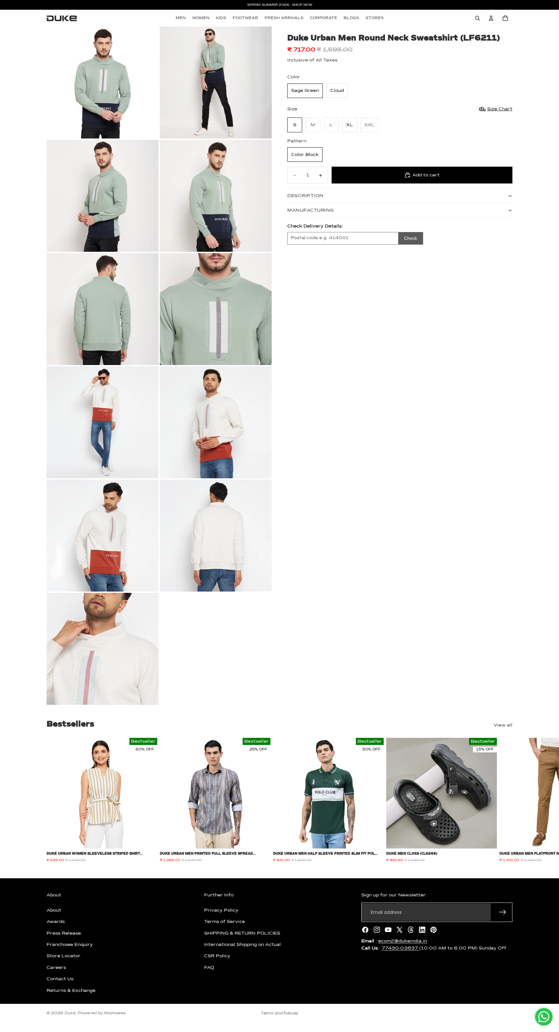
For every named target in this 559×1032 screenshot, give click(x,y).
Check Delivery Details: (315, 226)
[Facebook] (365, 930)
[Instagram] (377, 930)
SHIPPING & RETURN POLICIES (242, 933)
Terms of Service (224, 921)
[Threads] (411, 930)
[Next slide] (505, 800)
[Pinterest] (433, 930)
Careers (56, 967)
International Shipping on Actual (242, 944)
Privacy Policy (221, 910)
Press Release (64, 933)
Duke (70, 1013)
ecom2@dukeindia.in (402, 941)
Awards (56, 921)
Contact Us (60, 979)
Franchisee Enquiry (70, 944)
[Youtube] (388, 930)
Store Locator (64, 956)
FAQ (209, 967)
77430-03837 (400, 948)
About (54, 910)
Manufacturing (310, 210)
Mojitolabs (115, 1013)
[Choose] (147, 839)
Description (305, 196)
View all (503, 725)
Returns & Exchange (71, 990)
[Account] (491, 18)
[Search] (477, 18)
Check (410, 238)
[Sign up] (502, 912)
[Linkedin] (422, 930)
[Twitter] (399, 930)
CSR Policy (217, 956)
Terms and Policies (279, 1013)
